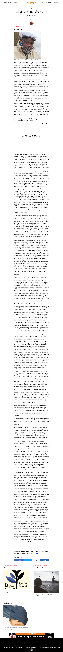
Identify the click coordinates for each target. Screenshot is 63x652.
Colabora (50, 2)
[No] (61, 648)
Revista (9, 2)
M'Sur (45, 2)
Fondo (4, 2)
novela (22, 557)
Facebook (19, 560)
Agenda (41, 2)
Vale (32, 650)
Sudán (26, 557)
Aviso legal (27, 643)
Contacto (41, 643)
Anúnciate (34, 643)
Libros (21, 2)
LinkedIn (44, 560)
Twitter (27, 560)
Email (36, 560)
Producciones (15, 2)
